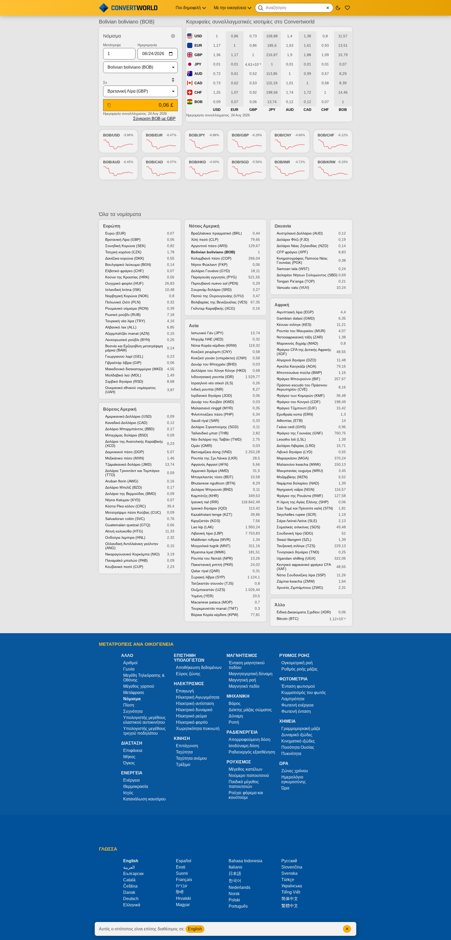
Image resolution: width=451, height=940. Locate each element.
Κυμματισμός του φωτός (303, 692)
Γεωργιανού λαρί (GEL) (124, 356)
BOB (198, 102)
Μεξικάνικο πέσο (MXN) (124, 458)
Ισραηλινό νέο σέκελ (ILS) (212, 383)
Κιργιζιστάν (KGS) (205, 521)
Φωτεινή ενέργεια (297, 705)
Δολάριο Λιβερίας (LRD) (296, 446)
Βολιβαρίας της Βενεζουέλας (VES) (219, 302)
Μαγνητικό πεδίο (244, 686)
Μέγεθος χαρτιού (138, 686)
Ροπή (234, 722)
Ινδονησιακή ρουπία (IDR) (212, 377)
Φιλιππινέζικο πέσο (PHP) (212, 414)
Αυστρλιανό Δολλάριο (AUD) (300, 233)
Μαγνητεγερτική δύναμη (250, 674)
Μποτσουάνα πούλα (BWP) (299, 372)
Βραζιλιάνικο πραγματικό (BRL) (216, 233)
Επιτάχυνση (187, 746)
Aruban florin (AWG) (121, 481)
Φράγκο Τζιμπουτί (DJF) (297, 408)
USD (198, 36)
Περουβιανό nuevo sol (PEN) (214, 283)
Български (133, 873)
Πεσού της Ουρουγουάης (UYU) (217, 296)
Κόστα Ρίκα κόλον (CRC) (125, 506)
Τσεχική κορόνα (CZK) (123, 252)
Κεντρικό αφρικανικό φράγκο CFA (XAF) (304, 566)
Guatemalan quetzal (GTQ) (127, 525)
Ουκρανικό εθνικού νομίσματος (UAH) (130, 390)
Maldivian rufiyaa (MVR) (211, 539)
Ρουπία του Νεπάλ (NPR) (212, 558)
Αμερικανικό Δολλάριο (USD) (128, 416)
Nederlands (239, 887)
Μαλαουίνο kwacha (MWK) (299, 464)
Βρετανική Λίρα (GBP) (123, 239)
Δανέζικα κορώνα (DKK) (124, 258)
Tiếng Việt (290, 892)
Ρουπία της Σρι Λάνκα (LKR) (214, 458)
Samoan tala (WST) (293, 269)
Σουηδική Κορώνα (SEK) (125, 246)
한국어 (235, 880)
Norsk (234, 893)
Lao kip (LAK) (202, 527)
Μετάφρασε (133, 692)
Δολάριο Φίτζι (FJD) (293, 239)
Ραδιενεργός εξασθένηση (252, 752)
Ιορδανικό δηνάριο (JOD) (211, 395)
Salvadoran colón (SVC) (125, 519)
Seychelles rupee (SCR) (296, 514)
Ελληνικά (131, 905)
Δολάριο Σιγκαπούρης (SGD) (215, 427)
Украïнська (291, 886)
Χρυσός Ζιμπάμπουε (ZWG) (300, 587)
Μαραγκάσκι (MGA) (293, 458)
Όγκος (129, 763)
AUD (198, 73)
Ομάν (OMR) (201, 446)
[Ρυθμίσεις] (173, 36)
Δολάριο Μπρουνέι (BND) (212, 489)
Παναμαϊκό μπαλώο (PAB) (126, 560)
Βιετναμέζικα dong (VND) (211, 452)
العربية (129, 867)
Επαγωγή (185, 691)
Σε (105, 82)
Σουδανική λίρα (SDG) (295, 533)
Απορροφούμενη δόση (249, 739)
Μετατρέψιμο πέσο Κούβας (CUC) (133, 512)
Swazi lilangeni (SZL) (294, 539)
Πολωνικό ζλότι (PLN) (123, 302)
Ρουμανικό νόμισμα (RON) (127, 308)
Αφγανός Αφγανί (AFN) (209, 464)
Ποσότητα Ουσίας (297, 747)
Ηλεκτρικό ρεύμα (191, 716)
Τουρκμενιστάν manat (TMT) (214, 608)
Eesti (180, 867)
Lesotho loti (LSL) (291, 439)
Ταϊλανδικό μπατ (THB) (210, 433)
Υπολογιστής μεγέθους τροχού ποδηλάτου (144, 730)
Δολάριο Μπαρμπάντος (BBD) (130, 429)
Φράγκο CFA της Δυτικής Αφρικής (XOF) (304, 352)
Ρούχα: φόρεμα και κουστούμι (246, 795)
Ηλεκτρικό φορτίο (192, 722)
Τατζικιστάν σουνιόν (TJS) (212, 583)
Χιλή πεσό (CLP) (204, 239)
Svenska (289, 873)
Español (183, 861)
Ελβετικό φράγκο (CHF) (124, 271)
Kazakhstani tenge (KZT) (211, 514)
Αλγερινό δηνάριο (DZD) (296, 360)
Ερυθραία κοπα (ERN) (295, 414)
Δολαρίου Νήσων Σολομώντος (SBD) (307, 275)
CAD (198, 83)
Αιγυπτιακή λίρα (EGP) (295, 312)
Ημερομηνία (147, 45)
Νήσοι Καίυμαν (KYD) (122, 500)
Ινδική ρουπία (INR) (207, 389)
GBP (198, 55)
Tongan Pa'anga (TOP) (296, 281)
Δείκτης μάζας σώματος (250, 710)
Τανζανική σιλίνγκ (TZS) (296, 546)
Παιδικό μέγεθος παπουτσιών (244, 784)
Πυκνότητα (291, 753)
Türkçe (287, 879)
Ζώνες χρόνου (294, 771)
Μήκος (129, 757)
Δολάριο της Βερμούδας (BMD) (130, 494)
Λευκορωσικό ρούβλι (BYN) (127, 340)
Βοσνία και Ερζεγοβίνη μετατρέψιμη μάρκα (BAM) (134, 348)
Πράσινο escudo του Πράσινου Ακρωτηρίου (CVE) (302, 387)
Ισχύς (128, 793)
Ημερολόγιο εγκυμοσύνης (293, 779)
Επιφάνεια (132, 750)
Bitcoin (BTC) (288, 618)
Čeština (130, 886)
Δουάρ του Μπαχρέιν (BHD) (214, 364)
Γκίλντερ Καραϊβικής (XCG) (213, 308)
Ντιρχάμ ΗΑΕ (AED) (207, 339)
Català (129, 880)
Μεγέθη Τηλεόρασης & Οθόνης (144, 677)
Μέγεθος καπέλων (245, 769)
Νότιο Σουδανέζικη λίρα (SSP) (301, 575)
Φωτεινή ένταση (296, 711)
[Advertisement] (225, 195)
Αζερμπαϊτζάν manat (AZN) (127, 333)
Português (238, 906)
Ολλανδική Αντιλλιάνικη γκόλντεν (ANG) (131, 546)
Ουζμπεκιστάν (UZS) (208, 590)
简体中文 (289, 898)
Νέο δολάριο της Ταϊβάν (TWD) (216, 439)
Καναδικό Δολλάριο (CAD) (126, 423)
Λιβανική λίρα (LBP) (207, 533)
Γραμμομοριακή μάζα (300, 728)
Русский (289, 861)
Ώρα (285, 788)
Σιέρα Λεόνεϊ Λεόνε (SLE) (297, 521)
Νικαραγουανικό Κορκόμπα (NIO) (132, 554)
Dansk (129, 892)
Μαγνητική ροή (242, 680)
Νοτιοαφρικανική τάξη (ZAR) (300, 337)
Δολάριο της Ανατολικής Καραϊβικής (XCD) (134, 443)
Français (184, 879)
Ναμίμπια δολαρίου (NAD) (298, 483)
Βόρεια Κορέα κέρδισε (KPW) (214, 615)
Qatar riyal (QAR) (205, 571)
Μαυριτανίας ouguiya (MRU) (300, 471)
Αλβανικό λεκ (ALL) (121, 327)
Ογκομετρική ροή (297, 663)
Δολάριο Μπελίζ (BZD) (123, 487)
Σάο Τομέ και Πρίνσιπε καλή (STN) (305, 508)
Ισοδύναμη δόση (244, 746)
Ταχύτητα (184, 752)
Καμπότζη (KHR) (205, 496)
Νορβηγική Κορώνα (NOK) (127, 296)
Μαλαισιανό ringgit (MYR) (212, 408)
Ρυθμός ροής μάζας (299, 669)
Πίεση (128, 705)
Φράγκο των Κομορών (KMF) (301, 395)
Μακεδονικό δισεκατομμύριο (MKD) (134, 369)
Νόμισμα (132, 699)
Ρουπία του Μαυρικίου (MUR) (301, 331)
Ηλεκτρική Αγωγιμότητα (197, 697)
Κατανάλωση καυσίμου (144, 799)
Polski (234, 900)
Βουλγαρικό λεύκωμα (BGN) (128, 264)
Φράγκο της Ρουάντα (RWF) (300, 496)
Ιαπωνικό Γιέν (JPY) (207, 333)
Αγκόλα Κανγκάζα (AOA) (296, 366)
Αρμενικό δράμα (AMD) (210, 471)
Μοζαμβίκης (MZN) (292, 477)
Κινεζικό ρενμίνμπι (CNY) (211, 352)
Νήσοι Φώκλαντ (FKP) (209, 264)
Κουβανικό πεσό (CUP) (124, 567)
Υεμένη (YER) (202, 596)
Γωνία (128, 669)
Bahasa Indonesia (245, 861)
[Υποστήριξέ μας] (347, 8)
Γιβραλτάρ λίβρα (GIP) (123, 363)
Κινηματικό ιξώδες (298, 741)
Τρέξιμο (183, 764)
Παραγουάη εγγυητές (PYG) (214, 277)
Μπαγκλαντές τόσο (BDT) (212, 477)
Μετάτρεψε (112, 45)
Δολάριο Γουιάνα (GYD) (210, 271)
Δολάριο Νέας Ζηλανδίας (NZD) (302, 246)
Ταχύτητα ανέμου (191, 758)
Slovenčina (291, 867)
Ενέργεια (131, 780)
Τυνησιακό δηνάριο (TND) (298, 552)
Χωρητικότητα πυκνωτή (197, 728)
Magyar (183, 904)
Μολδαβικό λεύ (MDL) (123, 375)
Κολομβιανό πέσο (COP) (211, 258)
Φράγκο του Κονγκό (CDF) (299, 402)
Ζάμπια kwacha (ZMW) (296, 581)
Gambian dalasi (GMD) (296, 318)
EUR (198, 45)
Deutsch (131, 898)
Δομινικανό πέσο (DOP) (124, 452)
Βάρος (235, 703)
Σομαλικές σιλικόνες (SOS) (298, 527)
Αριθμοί (130, 663)
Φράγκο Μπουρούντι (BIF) (298, 379)
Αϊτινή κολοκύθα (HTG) (124, 531)
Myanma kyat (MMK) (208, 552)
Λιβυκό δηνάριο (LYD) (294, 452)
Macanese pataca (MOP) (212, 602)
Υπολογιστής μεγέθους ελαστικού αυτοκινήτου (144, 720)
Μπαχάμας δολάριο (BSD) (126, 435)
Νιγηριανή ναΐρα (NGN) (295, 489)
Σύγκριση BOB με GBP (154, 118)
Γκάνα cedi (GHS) (291, 427)
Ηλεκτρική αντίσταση (195, 703)
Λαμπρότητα (292, 699)
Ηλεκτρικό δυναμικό (194, 710)
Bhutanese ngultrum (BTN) (213, 483)
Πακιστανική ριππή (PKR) (212, 564)
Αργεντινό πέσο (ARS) (209, 246)
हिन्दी (179, 892)
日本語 (235, 873)
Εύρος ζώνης (188, 674)
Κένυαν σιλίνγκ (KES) (294, 324)
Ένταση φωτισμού (298, 686)
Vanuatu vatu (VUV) (293, 287)
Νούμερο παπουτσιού (249, 775)
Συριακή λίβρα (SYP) (208, 577)
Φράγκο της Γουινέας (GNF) (300, 433)
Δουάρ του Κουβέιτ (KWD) (212, 402)
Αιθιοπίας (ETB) (290, 420)
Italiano (235, 867)
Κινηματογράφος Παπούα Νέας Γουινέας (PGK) (302, 260)
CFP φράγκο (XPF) (292, 252)
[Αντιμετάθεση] (173, 80)
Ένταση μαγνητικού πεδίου (247, 665)
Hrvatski (183, 898)
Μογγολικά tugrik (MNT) (210, 546)
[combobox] (294, 8)
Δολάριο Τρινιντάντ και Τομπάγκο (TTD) (132, 473)
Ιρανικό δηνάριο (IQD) (209, 508)
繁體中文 (289, 905)
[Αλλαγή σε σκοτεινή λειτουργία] (338, 8)
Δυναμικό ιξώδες (296, 735)
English (195, 929)
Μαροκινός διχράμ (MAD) (297, 343)
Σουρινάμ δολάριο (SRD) (211, 290)
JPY (197, 64)
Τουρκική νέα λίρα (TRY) (125, 321)
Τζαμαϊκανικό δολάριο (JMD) (128, 464)
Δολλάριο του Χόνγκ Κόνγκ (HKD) (218, 370)
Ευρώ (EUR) (115, 233)
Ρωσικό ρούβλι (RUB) (123, 315)
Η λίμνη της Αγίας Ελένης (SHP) (303, 502)
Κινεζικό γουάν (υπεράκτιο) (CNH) (219, 358)
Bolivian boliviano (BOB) (213, 252)
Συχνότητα (133, 711)
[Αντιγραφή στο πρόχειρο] (109, 105)
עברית (181, 886)
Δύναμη (236, 716)
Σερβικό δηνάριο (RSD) (124, 381)
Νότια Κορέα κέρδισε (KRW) (214, 345)
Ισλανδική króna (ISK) (123, 290)
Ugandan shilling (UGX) (296, 558)
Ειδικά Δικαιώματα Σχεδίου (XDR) (304, 612)
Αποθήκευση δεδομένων (199, 667)
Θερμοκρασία (135, 786)
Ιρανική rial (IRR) (205, 502)
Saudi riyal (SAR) (205, 420)
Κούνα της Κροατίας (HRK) (127, 277)
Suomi (182, 873)
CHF (198, 92)
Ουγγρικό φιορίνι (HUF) (124, 283)
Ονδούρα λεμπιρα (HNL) (125, 537)
